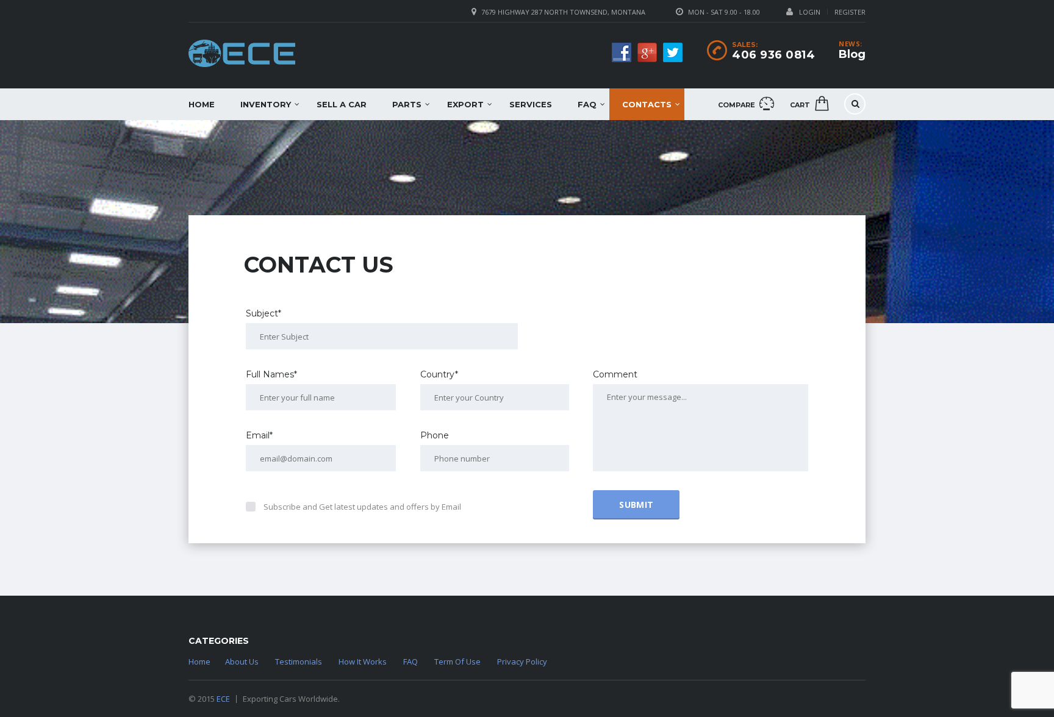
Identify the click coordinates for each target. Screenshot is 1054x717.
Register (850, 11)
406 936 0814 (773, 55)
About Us (242, 661)
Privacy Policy (522, 661)
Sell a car (342, 104)
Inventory (265, 104)
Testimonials (298, 661)
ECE (223, 698)
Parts (406, 104)
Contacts (647, 104)
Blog (852, 54)
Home (201, 104)
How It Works (363, 661)
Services (530, 104)
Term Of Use (457, 661)
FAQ (587, 104)
